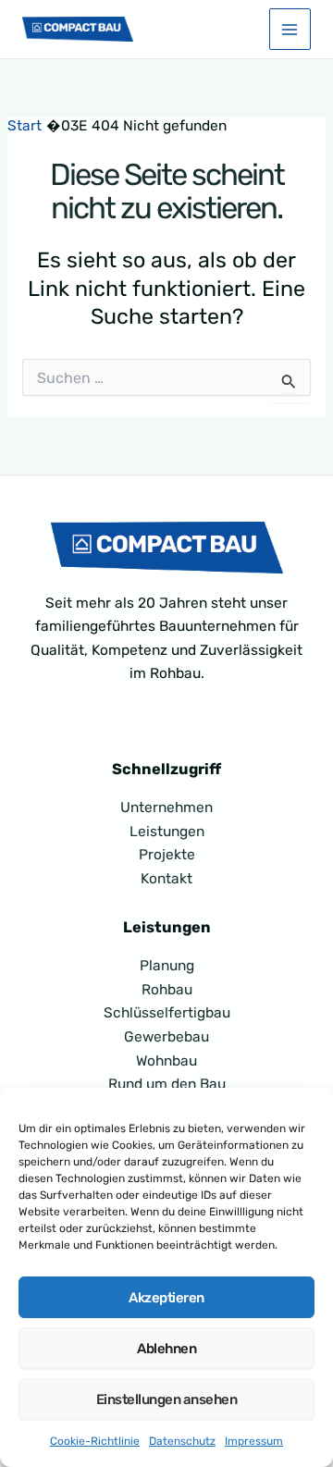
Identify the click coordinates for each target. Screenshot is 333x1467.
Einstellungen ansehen (167, 1399)
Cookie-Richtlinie (95, 1441)
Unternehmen (166, 807)
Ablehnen (166, 1348)
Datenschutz (182, 1441)
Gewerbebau (166, 1037)
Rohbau (167, 989)
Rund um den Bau (167, 1084)
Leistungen (167, 831)
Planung (167, 965)
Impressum (254, 1441)
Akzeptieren (166, 1297)
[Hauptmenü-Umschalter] (290, 29)
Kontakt (166, 878)
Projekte (167, 854)
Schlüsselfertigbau (167, 1013)
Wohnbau (166, 1061)
